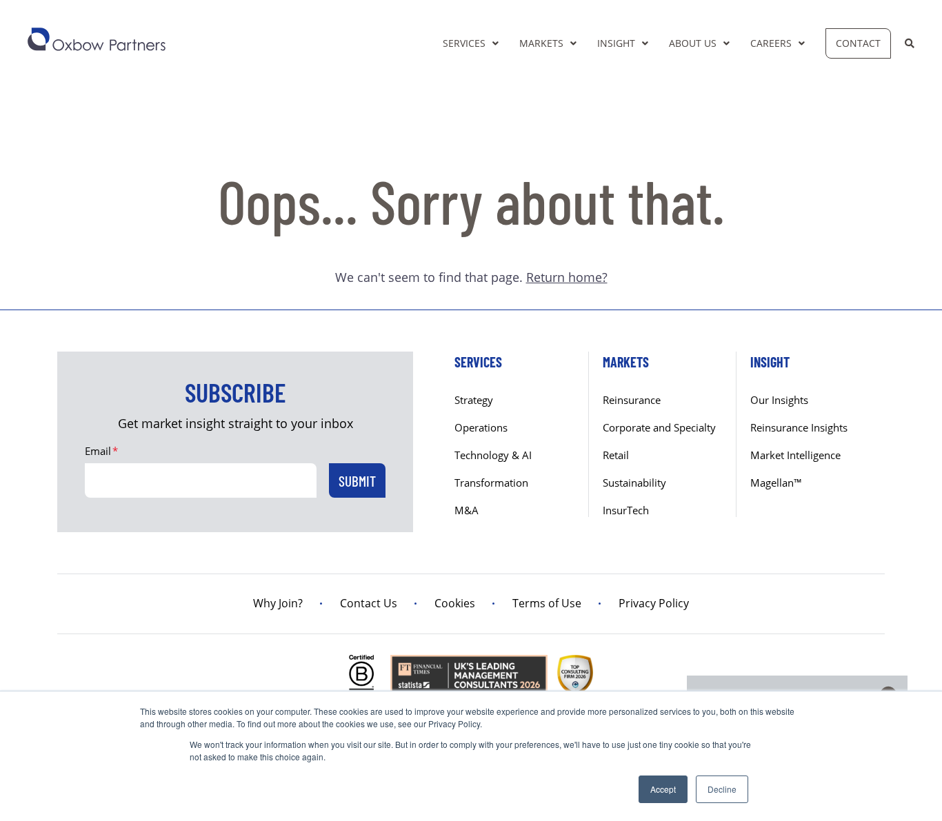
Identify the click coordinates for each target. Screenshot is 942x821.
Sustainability (634, 482)
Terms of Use (546, 603)
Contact (858, 43)
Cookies (454, 603)
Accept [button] (663, 789)
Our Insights (779, 400)
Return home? (567, 277)
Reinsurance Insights (799, 427)
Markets (541, 43)
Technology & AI (493, 455)
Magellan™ (776, 482)
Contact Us (368, 603)
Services (464, 43)
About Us (692, 43)
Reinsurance (632, 400)
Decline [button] (722, 789)
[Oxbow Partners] (97, 39)
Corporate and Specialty (659, 427)
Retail (616, 455)
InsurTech (626, 510)
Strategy (473, 400)
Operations (481, 427)
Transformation (491, 482)
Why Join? (278, 603)
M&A (466, 510)
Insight (616, 43)
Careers (771, 43)
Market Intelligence (795, 455)
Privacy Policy (654, 603)
